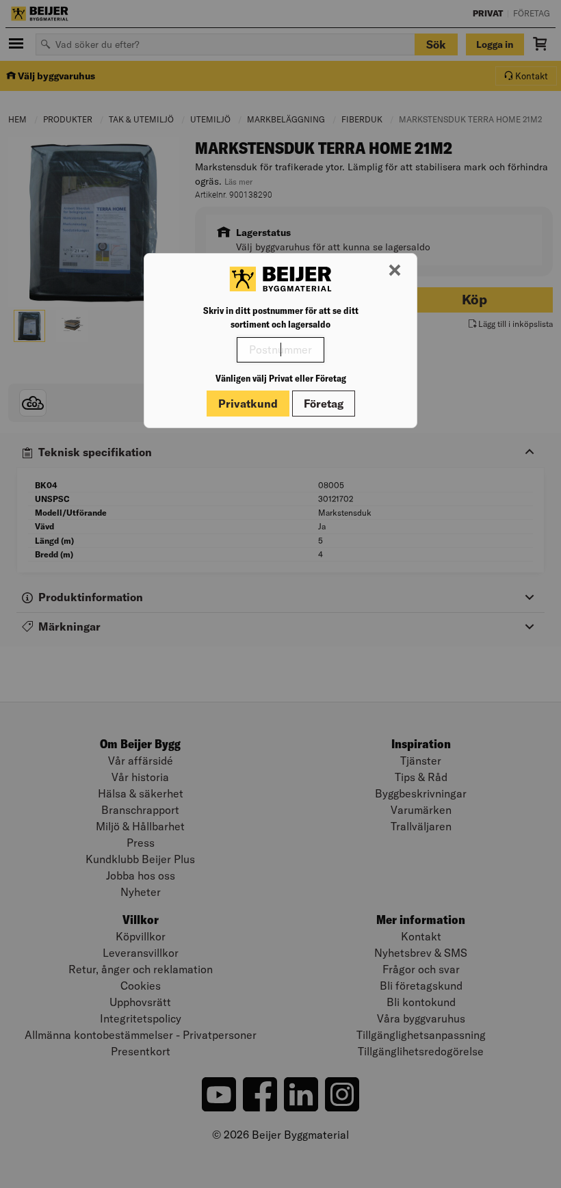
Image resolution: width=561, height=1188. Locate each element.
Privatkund (248, 403)
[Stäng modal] (395, 270)
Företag (323, 403)
